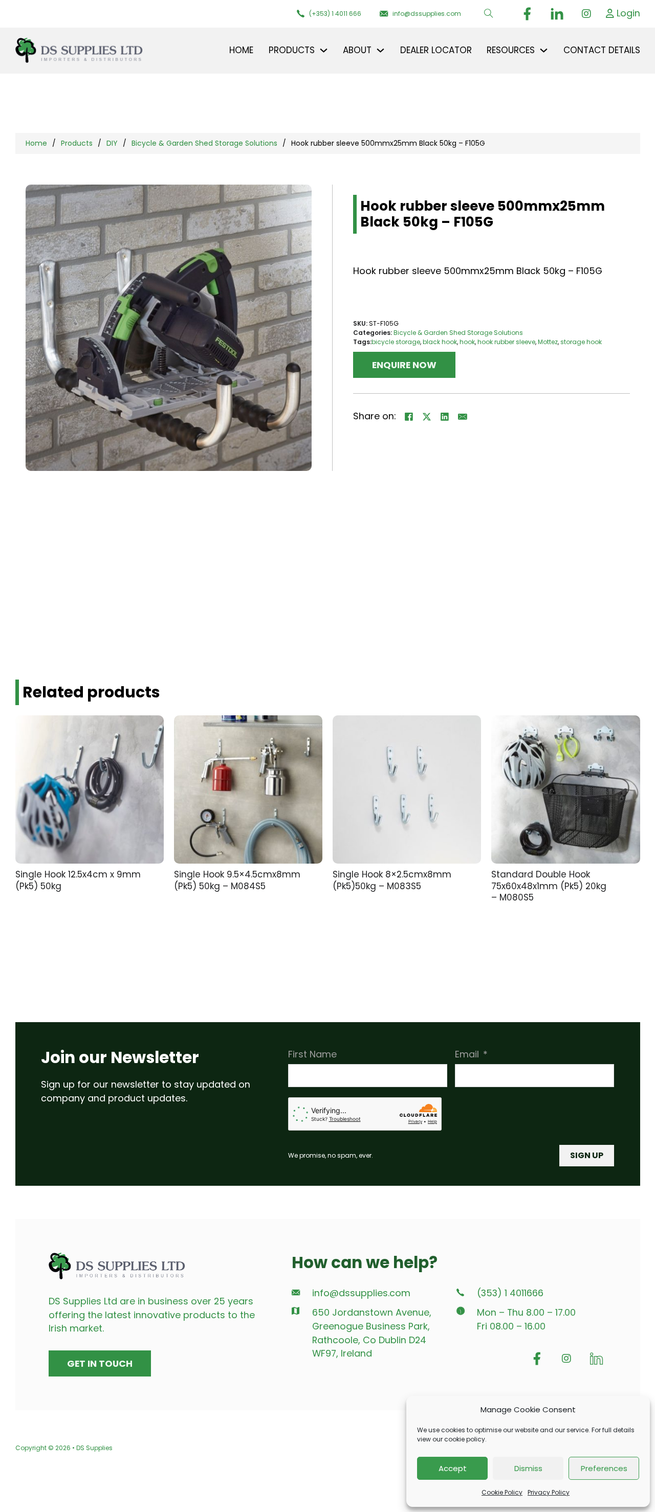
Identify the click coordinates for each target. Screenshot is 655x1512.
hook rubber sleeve (506, 341)
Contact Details (601, 50)
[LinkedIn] (444, 416)
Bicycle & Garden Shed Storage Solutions (204, 143)
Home (241, 50)
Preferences (604, 1468)
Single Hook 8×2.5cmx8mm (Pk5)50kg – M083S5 (392, 880)
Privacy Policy (549, 1492)
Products (77, 143)
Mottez (548, 341)
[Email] (462, 416)
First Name (312, 1054)
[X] (426, 416)
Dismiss (528, 1468)
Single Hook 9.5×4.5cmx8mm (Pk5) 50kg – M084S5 (237, 880)
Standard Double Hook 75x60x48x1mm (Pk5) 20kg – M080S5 (548, 886)
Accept (453, 1468)
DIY (112, 143)
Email (467, 1054)
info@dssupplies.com (361, 1293)
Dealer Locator (436, 50)
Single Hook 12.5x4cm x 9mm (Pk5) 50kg (78, 880)
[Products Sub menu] (323, 50)
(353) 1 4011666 (510, 1293)
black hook (440, 341)
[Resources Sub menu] (543, 50)
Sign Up (586, 1155)
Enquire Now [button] (404, 364)
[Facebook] (409, 416)
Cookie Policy (502, 1492)
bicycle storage (396, 341)
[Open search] (488, 14)
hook (467, 341)
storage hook (581, 341)
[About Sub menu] (380, 50)
